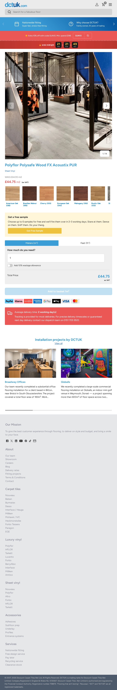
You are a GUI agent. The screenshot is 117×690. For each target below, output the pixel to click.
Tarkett (8, 553)
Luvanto (9, 556)
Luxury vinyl (13, 539)
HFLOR (9, 549)
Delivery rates (12, 470)
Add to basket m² (58, 291)
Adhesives (10, 621)
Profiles (9, 632)
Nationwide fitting (14, 650)
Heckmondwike (13, 520)
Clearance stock (13, 664)
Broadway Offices (15, 381)
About (9, 449)
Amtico (9, 574)
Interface (10, 567)
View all (58, 343)
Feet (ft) (85, 243)
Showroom (11, 459)
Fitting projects (13, 473)
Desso (8, 506)
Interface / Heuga (14, 509)
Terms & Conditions (15, 477)
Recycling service (14, 661)
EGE (7, 531)
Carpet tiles (12, 489)
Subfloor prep (12, 625)
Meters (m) (32, 243)
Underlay (9, 628)
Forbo (8, 560)
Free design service (15, 654)
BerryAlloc (10, 564)
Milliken (9, 513)
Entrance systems (14, 636)
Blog (7, 466)
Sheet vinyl (12, 582)
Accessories (13, 615)
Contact (9, 481)
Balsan (8, 499)
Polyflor (9, 545)
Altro (7, 596)
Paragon (9, 528)
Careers (9, 463)
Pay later (9, 657)
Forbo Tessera (12, 524)
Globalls (65, 381)
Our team (10, 455)
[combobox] (58, 12)
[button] (103, 4)
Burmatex (10, 502)
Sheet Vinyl (10, 171)
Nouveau (10, 495)
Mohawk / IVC (12, 517)
